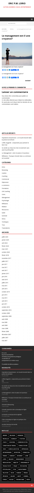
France (5, 456)
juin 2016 (4, 276)
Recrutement (22, 469)
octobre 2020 (6, 252)
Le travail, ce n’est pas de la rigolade (12, 414)
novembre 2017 (6, 258)
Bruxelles (6, 439)
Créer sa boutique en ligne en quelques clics (14, 419)
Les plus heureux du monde (9, 424)
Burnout (14, 439)
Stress (3, 219)
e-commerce (5, 185)
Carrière (4, 173)
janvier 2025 (5, 240)
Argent (5, 435)
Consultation (22, 445)
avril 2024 (4, 243)
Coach (5, 442)
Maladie (11, 459)
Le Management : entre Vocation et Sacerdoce (15, 153)
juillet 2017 (5, 261)
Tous (3, 225)
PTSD (14, 469)
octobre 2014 (6, 292)
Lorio (4, 459)
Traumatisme (6, 228)
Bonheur (20, 435)
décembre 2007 (6, 334)
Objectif (15, 462)
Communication (22, 442)
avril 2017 (4, 270)
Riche (12, 473)
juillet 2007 (5, 337)
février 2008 (5, 331)
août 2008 (5, 319)
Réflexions (5, 203)
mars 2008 (5, 328)
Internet (20, 456)
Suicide (11, 479)
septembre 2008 (6, 316)
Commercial (5, 179)
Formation (26, 452)
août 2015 (5, 279)
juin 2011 (4, 304)
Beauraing (5, 170)
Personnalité (25, 462)
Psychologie (5, 200)
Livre (26, 456)
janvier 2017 (5, 273)
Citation (22, 439)
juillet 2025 (5, 237)
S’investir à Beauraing (8, 404)
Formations (5, 188)
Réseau (26, 473)
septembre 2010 (6, 310)
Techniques (5, 222)
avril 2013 (4, 301)
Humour (12, 456)
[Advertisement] (18, 12)
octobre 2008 (6, 313)
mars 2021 (5, 249)
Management (6, 197)
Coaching (4, 176)
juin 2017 (4, 264)
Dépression (5, 182)
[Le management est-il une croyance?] (17, 65)
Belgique (12, 435)
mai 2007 (4, 340)
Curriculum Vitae (13, 449)
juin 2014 (4, 295)
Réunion (5, 476)
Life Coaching (6, 191)
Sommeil (4, 216)
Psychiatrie (23, 466)
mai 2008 (4, 322)
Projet (15, 466)
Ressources (5, 210)
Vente (28, 479)
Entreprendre (7, 452)
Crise (4, 449)
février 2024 (5, 246)
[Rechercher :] (17, 23)
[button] (31, 19)
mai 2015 (4, 286)
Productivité (7, 466)
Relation (4, 206)
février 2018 (5, 255)
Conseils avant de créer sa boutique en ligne (14, 409)
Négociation (7, 462)
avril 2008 (4, 325)
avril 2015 (4, 289)
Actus (3, 167)
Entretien (17, 452)
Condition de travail (9, 445)
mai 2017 (4, 267)
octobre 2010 (6, 307)
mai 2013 (4, 298)
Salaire (12, 476)
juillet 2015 (5, 283)
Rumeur (19, 473)
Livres (3, 194)
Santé (3, 213)
